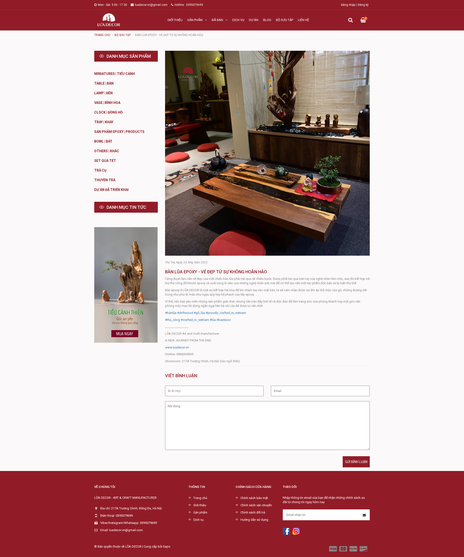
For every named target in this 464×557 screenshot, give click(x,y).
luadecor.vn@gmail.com (151, 5)
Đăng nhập (348, 4)
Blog (267, 20)
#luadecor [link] (224, 320)
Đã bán (217, 20)
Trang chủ (200, 498)
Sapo (166, 546)
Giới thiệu (174, 20)
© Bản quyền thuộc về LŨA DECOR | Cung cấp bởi (128, 546)
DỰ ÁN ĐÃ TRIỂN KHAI (111, 190)
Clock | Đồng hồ (108, 112)
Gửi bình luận (356, 462)
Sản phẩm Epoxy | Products (119, 132)
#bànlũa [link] (170, 313)
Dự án (253, 20)
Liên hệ (303, 20)
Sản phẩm (195, 20)
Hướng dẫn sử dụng (254, 519)
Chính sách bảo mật (254, 498)
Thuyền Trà (104, 180)
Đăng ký (363, 4)
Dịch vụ (238, 20)
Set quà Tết (105, 161)
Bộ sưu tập (284, 20)
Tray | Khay (103, 122)
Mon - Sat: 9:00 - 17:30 (112, 5)
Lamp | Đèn (103, 93)
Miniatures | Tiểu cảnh (114, 74)
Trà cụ (100, 170)
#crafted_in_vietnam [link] (195, 320)
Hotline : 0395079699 (188, 5)
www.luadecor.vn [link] (177, 347)
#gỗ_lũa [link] (199, 313)
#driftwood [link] (185, 313)
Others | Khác (106, 151)
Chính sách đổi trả (252, 512)
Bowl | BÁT (103, 141)
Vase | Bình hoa (107, 103)
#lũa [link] (213, 320)
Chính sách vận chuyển (256, 505)
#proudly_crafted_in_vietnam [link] (226, 313)
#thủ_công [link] (172, 320)
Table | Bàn (104, 83)
